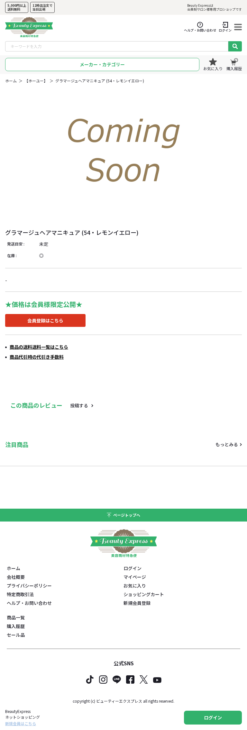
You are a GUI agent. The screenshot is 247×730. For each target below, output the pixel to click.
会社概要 (16, 577)
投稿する (79, 405)
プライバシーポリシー (29, 585)
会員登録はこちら (45, 320)
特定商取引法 (20, 594)
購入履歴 (16, 626)
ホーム (11, 80)
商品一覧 (16, 617)
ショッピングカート (144, 594)
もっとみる (226, 444)
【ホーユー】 (36, 80)
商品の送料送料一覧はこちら (39, 347)
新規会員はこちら (20, 723)
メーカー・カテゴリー (102, 64)
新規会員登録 (137, 603)
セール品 (16, 635)
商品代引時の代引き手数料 (37, 357)
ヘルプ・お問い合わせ (29, 603)
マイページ (135, 577)
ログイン (133, 568)
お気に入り (135, 585)
